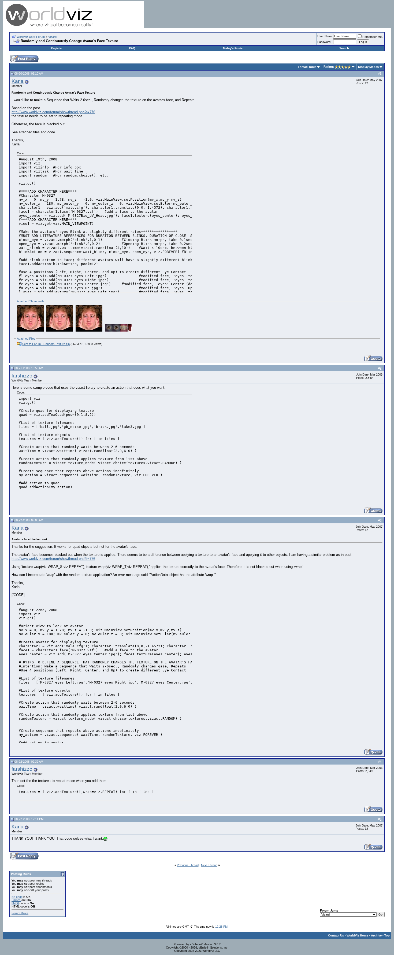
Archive (376, 935)
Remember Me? (372, 36)
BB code (17, 896)
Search (344, 48)
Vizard (52, 36)
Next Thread (209, 865)
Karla (18, 81)
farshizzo (22, 376)
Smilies (16, 900)
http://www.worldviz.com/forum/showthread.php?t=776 (53, 112)
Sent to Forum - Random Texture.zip (46, 344)
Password (323, 41)
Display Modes (368, 66)
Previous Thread (188, 865)
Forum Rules (20, 913)
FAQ (132, 48)
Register (56, 48)
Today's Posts (233, 48)
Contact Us (336, 935)
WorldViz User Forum (31, 36)
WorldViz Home (357, 935)
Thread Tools (307, 66)
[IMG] (15, 903)
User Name (324, 36)
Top (387, 935)
